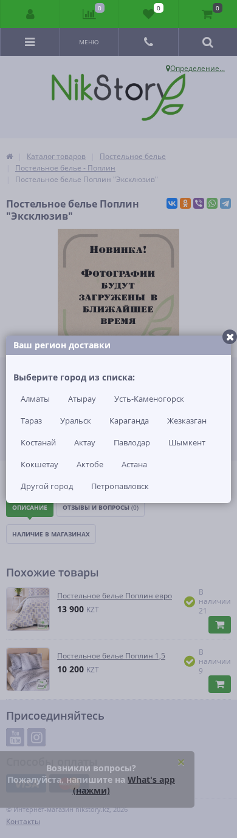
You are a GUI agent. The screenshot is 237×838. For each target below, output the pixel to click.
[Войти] (30, 14)
